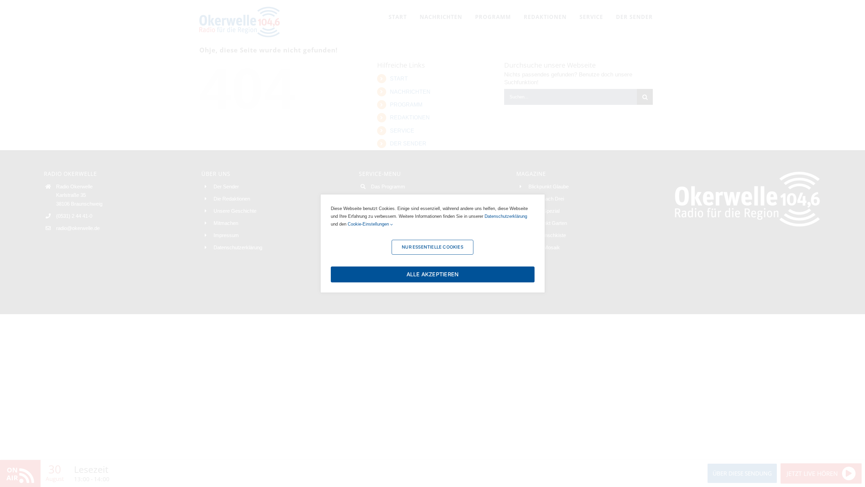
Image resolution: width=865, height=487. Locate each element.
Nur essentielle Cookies (432, 247)
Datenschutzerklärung (506, 216)
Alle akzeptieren (432, 274)
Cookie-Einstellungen (369, 224)
